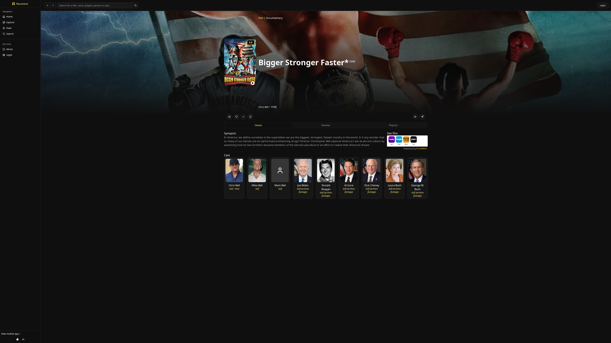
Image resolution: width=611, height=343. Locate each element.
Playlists (393, 125)
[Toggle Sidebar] (40, 171)
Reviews (326, 125)
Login (603, 5)
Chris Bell (263, 106)
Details (258, 125)
